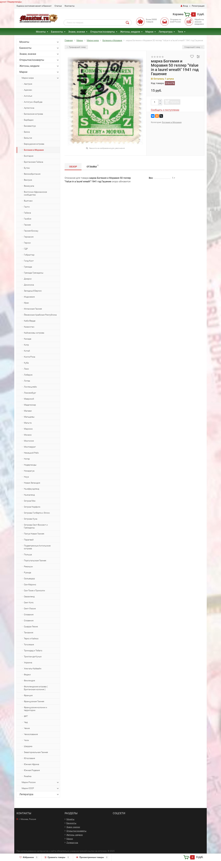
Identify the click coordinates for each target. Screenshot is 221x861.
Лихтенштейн (30, 387)
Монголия (29, 441)
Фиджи (27, 674)
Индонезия (29, 297)
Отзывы (92, 166)
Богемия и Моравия (34, 150)
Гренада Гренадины (33, 273)
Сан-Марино (30, 584)
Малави (28, 411)
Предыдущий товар (77, 47)
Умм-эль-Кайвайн (32, 668)
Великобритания (32, 174)
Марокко (28, 429)
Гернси (27, 243)
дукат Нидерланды (11, 1)
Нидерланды (30, 465)
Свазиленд (29, 596)
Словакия (29, 614)
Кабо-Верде (29, 321)
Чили (26, 740)
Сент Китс (29, 602)
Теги (180, 31)
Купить (174, 101)
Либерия (28, 375)
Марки (149, 31)
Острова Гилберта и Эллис (37, 513)
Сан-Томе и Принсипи (34, 590)
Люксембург (30, 393)
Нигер (27, 459)
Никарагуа (29, 471)
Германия (29, 237)
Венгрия (28, 180)
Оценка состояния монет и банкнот (34, 6)
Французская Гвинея (34, 701)
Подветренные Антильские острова (37, 547)
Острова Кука (30, 519)
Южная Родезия (32, 770)
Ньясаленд (29, 495)
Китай (27, 351)
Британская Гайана (33, 162)
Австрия (28, 84)
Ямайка (27, 776)
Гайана (27, 213)
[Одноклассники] (157, 116)
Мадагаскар (30, 405)
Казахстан (29, 327)
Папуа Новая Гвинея (34, 533)
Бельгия (28, 138)
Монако (28, 435)
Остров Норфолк (32, 507)
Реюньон (28, 566)
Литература (165, 31)
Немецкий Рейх (31, 453)
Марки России (29, 782)
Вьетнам (28, 201)
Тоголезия (29, 644)
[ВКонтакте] (153, 116)
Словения (29, 620)
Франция (28, 695)
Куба (26, 363)
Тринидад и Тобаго (33, 650)
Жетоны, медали (130, 31)
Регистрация (198, 6)
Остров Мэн (29, 501)
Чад (26, 722)
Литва (27, 381)
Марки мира (28, 78)
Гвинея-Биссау (31, 231)
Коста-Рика (29, 357)
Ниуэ (26, 477)
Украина (28, 662)
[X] (161, 116)
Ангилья (28, 96)
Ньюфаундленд (31, 489)
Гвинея (27, 225)
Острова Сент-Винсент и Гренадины (36, 526)
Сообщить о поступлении (165, 109)
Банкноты (57, 31)
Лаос (26, 369)
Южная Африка (31, 764)
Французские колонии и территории (35, 708)
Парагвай (29, 539)
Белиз (27, 132)
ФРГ (26, 716)
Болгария (28, 156)
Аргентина (29, 108)
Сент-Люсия (30, 608)
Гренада (28, 267)
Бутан (27, 168)
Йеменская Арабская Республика (40, 315)
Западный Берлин (33, 291)
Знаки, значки (76, 31)
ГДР (26, 249)
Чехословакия (31, 734)
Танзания (28, 632)
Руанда (27, 572)
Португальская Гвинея (35, 560)
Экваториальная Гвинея (36, 752)
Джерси (28, 279)
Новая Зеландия (32, 483)
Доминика (29, 285)
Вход (185, 6)
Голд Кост (29, 261)
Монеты (41, 31)
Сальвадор (29, 578)
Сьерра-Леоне (31, 626)
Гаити (27, 207)
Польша (28, 554)
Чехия (27, 728)
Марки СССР (28, 788)
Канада (27, 339)
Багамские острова (33, 114)
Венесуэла (29, 186)
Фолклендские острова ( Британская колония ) (36, 688)
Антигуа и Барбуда (33, 102)
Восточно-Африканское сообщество (35, 193)
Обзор (73, 166)
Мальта (28, 423)
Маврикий (29, 399)
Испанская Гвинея (33, 309)
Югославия (29, 758)
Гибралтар (29, 255)
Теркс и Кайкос (31, 638)
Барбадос (29, 120)
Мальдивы (29, 417)
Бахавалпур (30, 126)
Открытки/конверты (102, 31)
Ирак (26, 303)
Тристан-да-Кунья (32, 656)
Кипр (26, 345)
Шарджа (28, 746)
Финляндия (29, 680)
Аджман (28, 90)
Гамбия (27, 219)
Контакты (70, 6)
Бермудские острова (34, 144)
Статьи (58, 6)
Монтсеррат (30, 447)
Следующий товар (192, 47)
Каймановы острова (34, 333)
